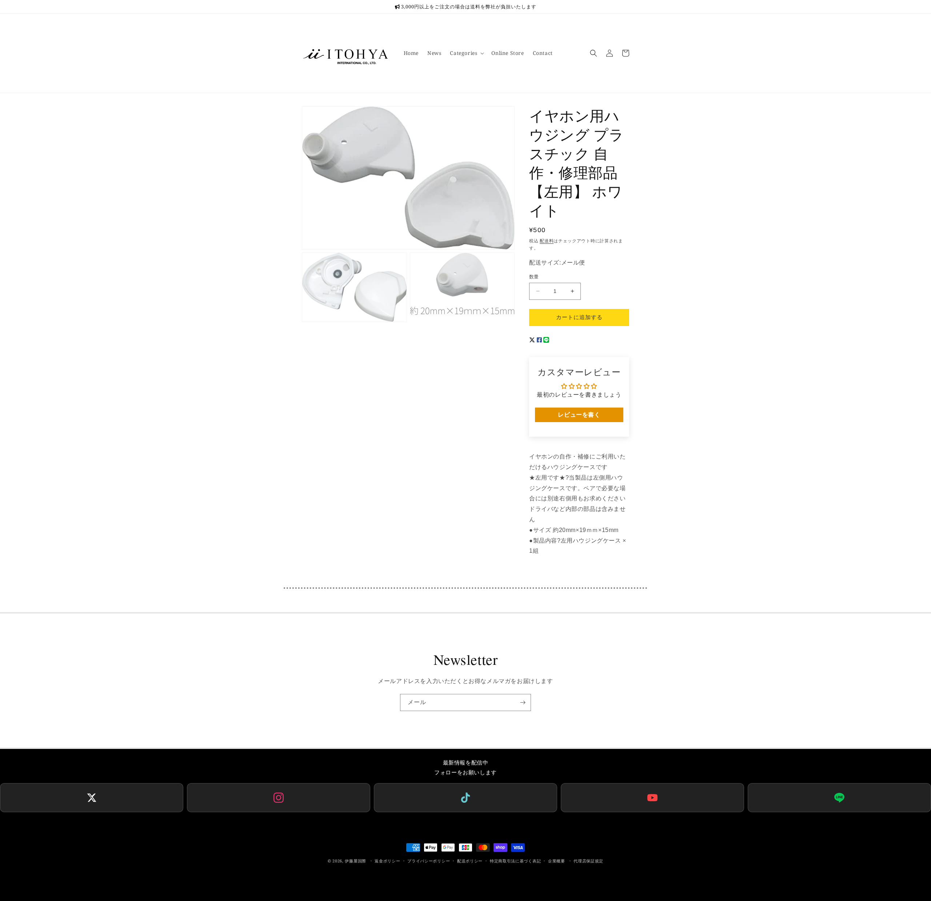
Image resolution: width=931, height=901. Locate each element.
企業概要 (556, 861)
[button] (466, 53)
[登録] (523, 702)
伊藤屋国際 (355, 861)
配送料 (547, 240)
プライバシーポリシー (428, 861)
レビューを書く (579, 415)
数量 (534, 276)
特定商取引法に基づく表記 (515, 861)
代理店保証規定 (588, 861)
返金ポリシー (387, 861)
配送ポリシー (470, 861)
